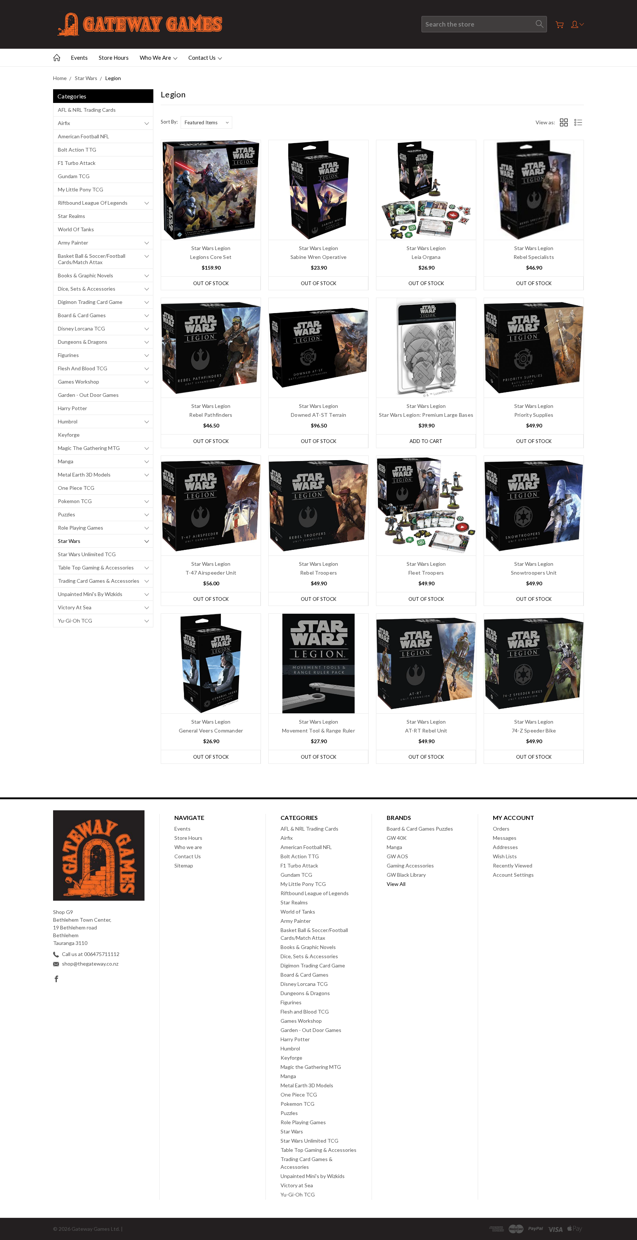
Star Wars (69, 541)
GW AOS (397, 856)
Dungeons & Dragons (82, 342)
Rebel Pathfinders (210, 415)
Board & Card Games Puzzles (420, 828)
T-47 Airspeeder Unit (210, 572)
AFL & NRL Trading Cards (87, 110)
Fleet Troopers (426, 572)
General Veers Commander (211, 730)
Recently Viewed (512, 865)
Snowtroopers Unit (534, 572)
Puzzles (66, 514)
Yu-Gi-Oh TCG (75, 620)
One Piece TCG (76, 488)
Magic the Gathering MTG (89, 448)
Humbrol (67, 421)
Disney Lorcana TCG (81, 328)
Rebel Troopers (318, 572)
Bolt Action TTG (77, 149)
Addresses (505, 847)
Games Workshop (78, 381)
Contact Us (202, 57)
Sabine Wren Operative (318, 257)
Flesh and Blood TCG (82, 368)
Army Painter (73, 242)
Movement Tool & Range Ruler (318, 730)
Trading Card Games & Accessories (98, 581)
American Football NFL (83, 136)
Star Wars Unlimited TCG (87, 554)
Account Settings (513, 875)
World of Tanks (76, 229)
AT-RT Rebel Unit (426, 730)
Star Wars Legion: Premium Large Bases (426, 415)
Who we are (156, 57)
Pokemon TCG (75, 501)
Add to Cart (426, 441)
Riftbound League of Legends (93, 203)
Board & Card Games (82, 315)
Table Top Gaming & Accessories (96, 567)
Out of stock (211, 283)
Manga (65, 461)
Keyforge (69, 435)
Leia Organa (426, 257)
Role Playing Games (80, 527)
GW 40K (397, 838)
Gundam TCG (74, 176)
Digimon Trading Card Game (90, 302)
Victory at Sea (74, 607)
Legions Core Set (211, 257)
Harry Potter (72, 408)
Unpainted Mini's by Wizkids (90, 594)
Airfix (64, 123)
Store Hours (114, 57)
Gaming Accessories (410, 865)
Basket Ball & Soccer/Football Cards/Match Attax (91, 259)
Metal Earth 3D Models (84, 474)
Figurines (68, 355)
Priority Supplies (533, 415)
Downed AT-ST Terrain (318, 415)
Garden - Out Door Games (88, 395)
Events (79, 57)
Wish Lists (505, 856)
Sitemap (183, 865)
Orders (501, 828)
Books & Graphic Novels (85, 275)
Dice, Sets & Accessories (86, 288)
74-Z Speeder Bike (534, 730)
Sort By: (169, 122)
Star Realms (71, 216)
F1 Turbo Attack (76, 163)
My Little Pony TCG (80, 189)
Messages (504, 838)
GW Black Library (406, 875)
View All (396, 884)
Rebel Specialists (534, 257)
